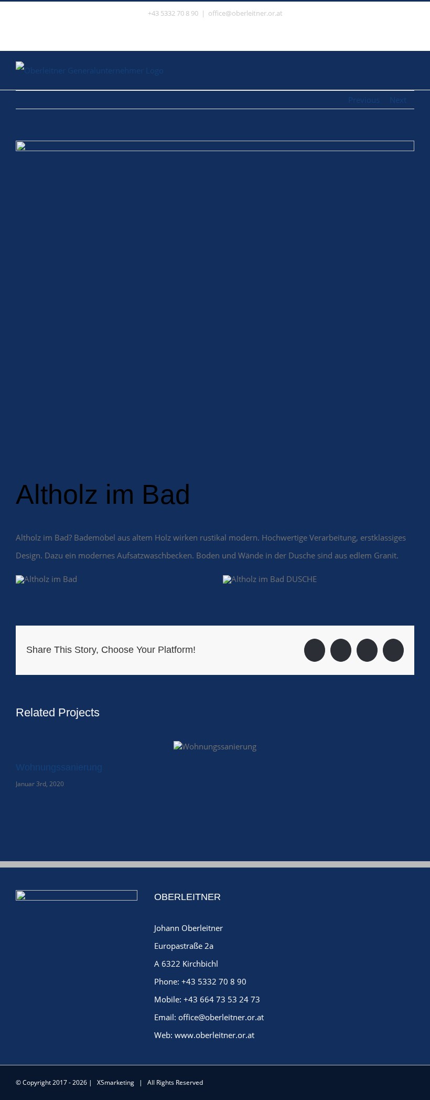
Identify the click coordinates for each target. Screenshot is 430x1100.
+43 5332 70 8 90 (213, 981)
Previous (364, 99)
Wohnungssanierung (59, 767)
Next (398, 99)
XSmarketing (115, 1082)
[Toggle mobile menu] (410, 68)
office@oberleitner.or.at (245, 13)
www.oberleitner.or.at (214, 1035)
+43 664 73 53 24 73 (222, 999)
